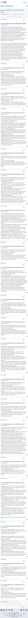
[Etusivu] (3, 1)
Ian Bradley (17, 612)
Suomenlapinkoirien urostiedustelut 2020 (12, 11)
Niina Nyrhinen (3, 108)
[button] (8, 17)
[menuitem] (24, 2)
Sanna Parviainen (4, 398)
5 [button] (16, 16)
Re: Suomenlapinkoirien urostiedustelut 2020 (13, 68)
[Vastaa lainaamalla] (24, 20)
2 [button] (11, 16)
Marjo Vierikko (3, 242)
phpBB (14, 613)
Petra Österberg (4, 19)
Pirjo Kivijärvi (3, 457)
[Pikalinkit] (27, 6)
